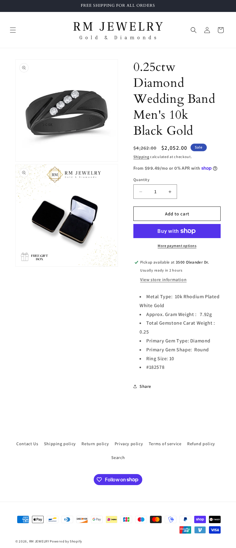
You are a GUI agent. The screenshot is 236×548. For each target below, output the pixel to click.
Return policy (95, 443)
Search (118, 457)
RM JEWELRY (39, 541)
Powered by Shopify (66, 541)
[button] (13, 30)
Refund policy (201, 443)
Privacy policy (129, 443)
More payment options (177, 245)
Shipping (141, 156)
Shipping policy (60, 443)
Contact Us (27, 443)
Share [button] (145, 386)
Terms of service (165, 443)
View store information (163, 279)
